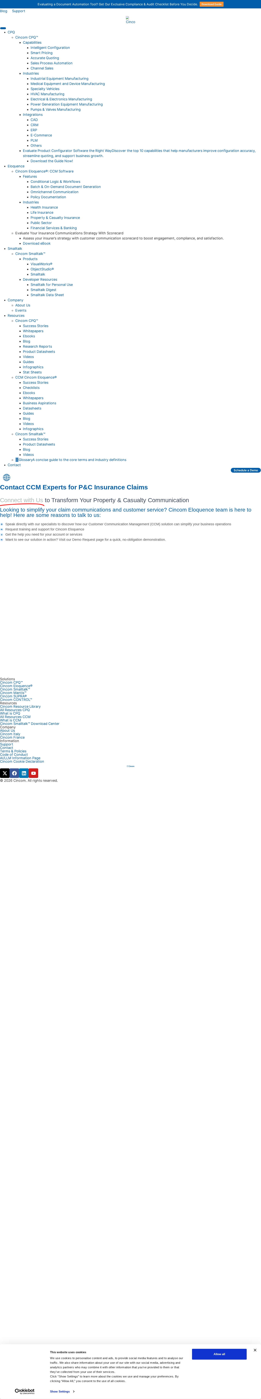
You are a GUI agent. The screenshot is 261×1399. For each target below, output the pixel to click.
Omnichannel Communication (55, 192)
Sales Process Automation (52, 63)
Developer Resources (40, 279)
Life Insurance (42, 212)
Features (30, 176)
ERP (34, 130)
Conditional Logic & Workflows (55, 182)
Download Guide (212, 4)
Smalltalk (38, 274)
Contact (14, 465)
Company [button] (15, 300)
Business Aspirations (39, 403)
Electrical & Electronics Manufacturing (62, 99)
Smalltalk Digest (43, 290)
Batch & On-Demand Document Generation (66, 187)
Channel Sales (42, 68)
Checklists (31, 388)
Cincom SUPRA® (13, 696)
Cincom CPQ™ (26, 37)
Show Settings (60, 1391)
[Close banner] (255, 1350)
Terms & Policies (13, 751)
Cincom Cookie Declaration (22, 761)
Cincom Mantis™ (13, 693)
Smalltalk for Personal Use (52, 285)
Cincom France (12, 737)
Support (18, 11)
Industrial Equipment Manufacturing (59, 79)
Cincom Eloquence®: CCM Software (44, 171)
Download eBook (37, 243)
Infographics (33, 367)
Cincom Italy (10, 734)
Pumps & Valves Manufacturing (56, 109)
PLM (34, 140)
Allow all (219, 1354)
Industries (31, 73)
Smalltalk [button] (15, 249)
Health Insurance (44, 207)
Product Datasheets (39, 352)
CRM (34, 125)
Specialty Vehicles (45, 89)
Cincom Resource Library (20, 706)
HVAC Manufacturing (47, 94)
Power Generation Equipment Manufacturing (67, 104)
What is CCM (10, 720)
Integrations (33, 115)
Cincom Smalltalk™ (30, 254)
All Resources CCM (15, 717)
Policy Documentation (48, 197)
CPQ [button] (11, 32)
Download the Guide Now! (52, 161)
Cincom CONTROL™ (16, 699)
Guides (28, 362)
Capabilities (32, 42)
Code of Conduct (14, 754)
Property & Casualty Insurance (55, 218)
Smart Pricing (42, 53)
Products (30, 259)
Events (20, 310)
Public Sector (41, 223)
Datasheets (32, 408)
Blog (3, 11)
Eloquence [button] (16, 166)
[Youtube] (33, 773)
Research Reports (37, 346)
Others (36, 145)
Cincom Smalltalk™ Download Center (29, 723)
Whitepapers (33, 331)
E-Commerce (41, 135)
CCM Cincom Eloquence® (36, 377)
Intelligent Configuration (50, 48)
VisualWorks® (41, 264)
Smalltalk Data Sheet (47, 295)
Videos (28, 357)
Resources (16, 315)
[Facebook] (14, 773)
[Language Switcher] (6, 478)
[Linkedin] (24, 773)
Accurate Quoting (45, 58)
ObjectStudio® (42, 269)
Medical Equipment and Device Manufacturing (68, 84)
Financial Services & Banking (54, 228)
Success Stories (35, 326)
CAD (34, 120)
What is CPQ (10, 713)
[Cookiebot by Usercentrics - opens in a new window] (24, 1391)
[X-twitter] (5, 773)
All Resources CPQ (15, 710)
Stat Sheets (32, 372)
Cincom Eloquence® (16, 686)
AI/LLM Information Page (20, 758)
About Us (22, 305)
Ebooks (29, 336)
